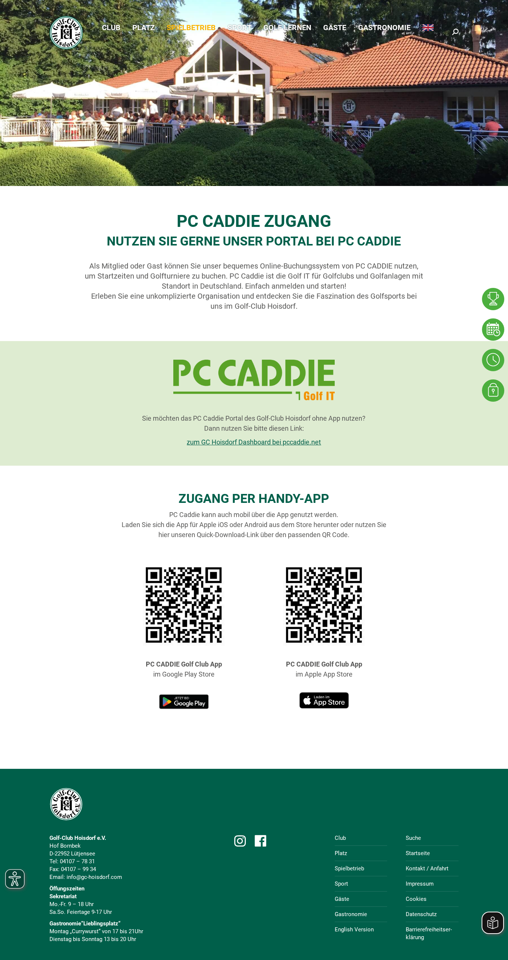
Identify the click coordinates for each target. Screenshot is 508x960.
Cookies (416, 899)
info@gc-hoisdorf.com (94, 877)
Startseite (418, 853)
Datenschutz (421, 914)
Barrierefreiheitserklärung (429, 933)
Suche (413, 838)
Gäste (342, 899)
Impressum (420, 883)
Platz (341, 853)
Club (340, 838)
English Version (354, 929)
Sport (341, 883)
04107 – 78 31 (77, 861)
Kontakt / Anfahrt (427, 868)
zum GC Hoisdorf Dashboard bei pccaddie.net (254, 442)
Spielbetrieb (349, 868)
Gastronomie (351, 914)
